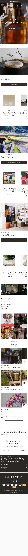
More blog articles (14, 422)
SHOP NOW (14, 84)
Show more (4, 308)
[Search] (23, 5)
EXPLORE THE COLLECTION (14, 28)
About (14, 240)
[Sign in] (21, 5)
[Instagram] (13, 481)
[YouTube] (16, 481)
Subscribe (23, 450)
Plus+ (11, 492)
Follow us (4, 434)
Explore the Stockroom (14, 162)
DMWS (23, 490)
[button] (2, 5)
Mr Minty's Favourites (14, 245)
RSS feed (16, 492)
